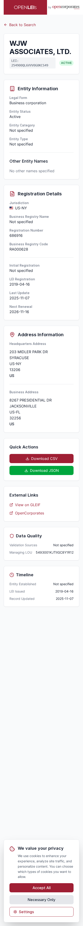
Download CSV (44, 458)
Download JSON (44, 470)
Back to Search (22, 24)
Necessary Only (41, 899)
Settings (26, 912)
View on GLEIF (27, 505)
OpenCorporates (29, 513)
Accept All (42, 887)
